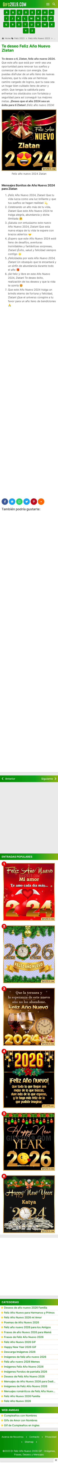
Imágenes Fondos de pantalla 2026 (25, 1371)
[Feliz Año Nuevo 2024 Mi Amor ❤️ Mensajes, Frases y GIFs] (29, 892)
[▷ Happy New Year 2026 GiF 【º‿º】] (29, 1141)
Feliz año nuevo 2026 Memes (22, 1361)
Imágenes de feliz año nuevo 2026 (25, 1356)
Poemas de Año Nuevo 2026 (21, 1322)
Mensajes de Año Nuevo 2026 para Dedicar (30, 1381)
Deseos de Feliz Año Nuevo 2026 (24, 1376)
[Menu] (48, 4)
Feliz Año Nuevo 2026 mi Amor (23, 1317)
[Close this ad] (55, 1460)
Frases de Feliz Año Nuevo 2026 (24, 1337)
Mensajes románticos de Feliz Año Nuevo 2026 (31, 1391)
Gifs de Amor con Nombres (20, 1420)
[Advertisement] (29, 339)
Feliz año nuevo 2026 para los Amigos (27, 1327)
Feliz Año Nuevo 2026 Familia (22, 1396)
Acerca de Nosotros (13, 1436)
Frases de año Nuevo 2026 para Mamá (27, 1332)
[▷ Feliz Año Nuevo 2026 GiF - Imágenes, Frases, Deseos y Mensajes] (14, 4)
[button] (7, 12)
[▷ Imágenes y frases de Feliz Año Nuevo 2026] (29, 1079)
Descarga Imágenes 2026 (19, 1351)
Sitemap (29, 1441)
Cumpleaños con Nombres (20, 1415)
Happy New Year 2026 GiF (20, 1347)
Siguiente (47, 778)
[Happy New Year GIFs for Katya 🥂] (29, 1204)
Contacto (34, 1436)
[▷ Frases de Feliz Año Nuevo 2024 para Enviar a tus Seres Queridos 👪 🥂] (29, 1016)
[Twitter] (26, 501)
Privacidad (50, 1436)
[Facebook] (5, 501)
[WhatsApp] (19, 501)
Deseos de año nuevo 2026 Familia (25, 1307)
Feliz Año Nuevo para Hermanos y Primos (29, 1312)
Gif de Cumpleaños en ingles (21, 1425)
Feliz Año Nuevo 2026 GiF (20, 1342)
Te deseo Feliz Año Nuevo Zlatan (26, 48)
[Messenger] (12, 501)
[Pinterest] (34, 501)
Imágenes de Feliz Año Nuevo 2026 (25, 1386)
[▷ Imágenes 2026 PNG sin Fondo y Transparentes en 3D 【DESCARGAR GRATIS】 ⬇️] (29, 954)
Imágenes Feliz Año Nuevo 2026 (24, 1366)
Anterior (10, 778)
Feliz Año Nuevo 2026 (17, 1401)
